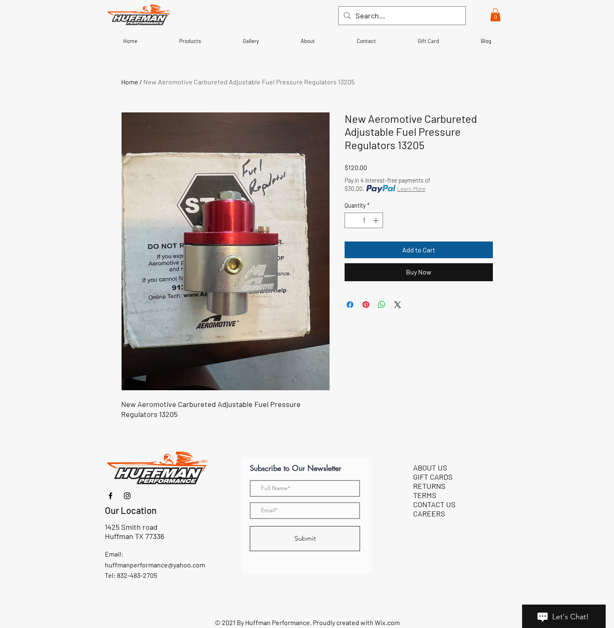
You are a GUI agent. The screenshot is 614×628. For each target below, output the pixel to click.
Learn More (411, 188)
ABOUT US (430, 467)
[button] (495, 14)
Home (129, 82)
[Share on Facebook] (350, 305)
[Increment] (376, 220)
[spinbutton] (363, 220)
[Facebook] (110, 495)
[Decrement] (351, 220)
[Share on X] (398, 305)
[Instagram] (127, 495)
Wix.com (387, 622)
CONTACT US (434, 504)
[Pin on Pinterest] (366, 305)
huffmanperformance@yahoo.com (155, 565)
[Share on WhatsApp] (382, 305)
